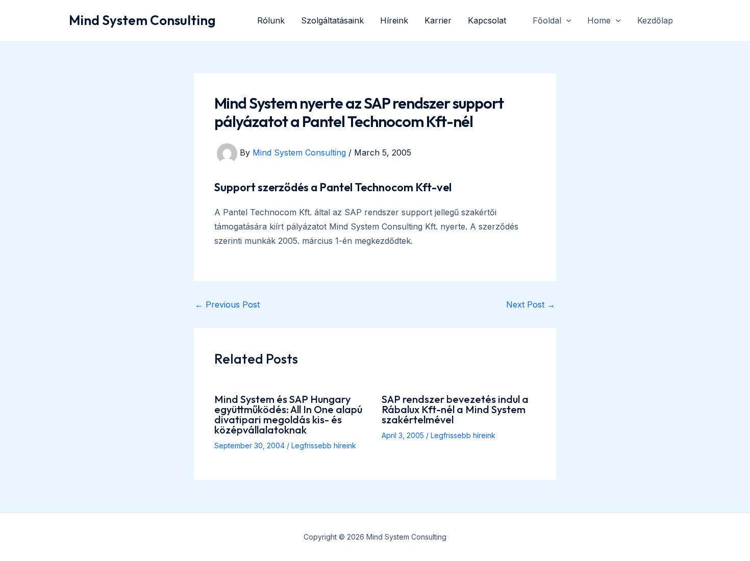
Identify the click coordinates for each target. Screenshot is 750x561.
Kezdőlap (655, 20)
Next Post (530, 304)
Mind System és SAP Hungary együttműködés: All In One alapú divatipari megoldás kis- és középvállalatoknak (288, 414)
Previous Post (227, 304)
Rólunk (271, 20)
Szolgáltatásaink (332, 20)
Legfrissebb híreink (323, 445)
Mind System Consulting (142, 20)
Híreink (394, 20)
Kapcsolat (487, 20)
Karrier (438, 20)
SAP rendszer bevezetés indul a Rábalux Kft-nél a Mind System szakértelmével (455, 409)
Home (599, 20)
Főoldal (547, 20)
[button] (566, 20)
